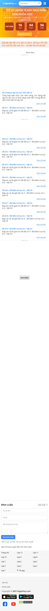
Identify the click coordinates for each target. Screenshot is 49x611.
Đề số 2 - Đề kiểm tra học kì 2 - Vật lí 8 (17, 139)
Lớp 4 (3, 566)
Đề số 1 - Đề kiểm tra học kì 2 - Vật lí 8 (17, 108)
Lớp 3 (19, 566)
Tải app (22, 570)
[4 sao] (44, 52)
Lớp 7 (3, 561)
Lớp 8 (35, 557)
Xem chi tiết (41, 103)
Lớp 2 (35, 566)
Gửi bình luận (8, 537)
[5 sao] (47, 52)
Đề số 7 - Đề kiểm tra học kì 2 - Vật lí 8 (17, 203)
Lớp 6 (19, 561)
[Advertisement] (24, 74)
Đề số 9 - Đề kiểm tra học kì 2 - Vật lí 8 (17, 229)
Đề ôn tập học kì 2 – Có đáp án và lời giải (26, 45)
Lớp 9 (19, 557)
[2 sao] (39, 52)
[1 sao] (36, 52)
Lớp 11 (35, 552)
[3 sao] (42, 52)
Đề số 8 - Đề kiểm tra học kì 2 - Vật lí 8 (17, 216)
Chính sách (6, 587)
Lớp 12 (19, 552)
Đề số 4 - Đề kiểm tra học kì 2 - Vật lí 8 (17, 164)
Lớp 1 (3, 570)
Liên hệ (5, 582)
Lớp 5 (35, 561)
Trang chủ (5, 552)
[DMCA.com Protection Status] (25, 604)
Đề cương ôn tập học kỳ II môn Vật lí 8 (17, 92)
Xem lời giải (41, 116)
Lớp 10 (4, 557)
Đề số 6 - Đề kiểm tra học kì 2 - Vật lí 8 (17, 190)
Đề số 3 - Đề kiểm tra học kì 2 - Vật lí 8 (17, 152)
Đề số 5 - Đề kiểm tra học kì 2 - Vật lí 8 (17, 177)
